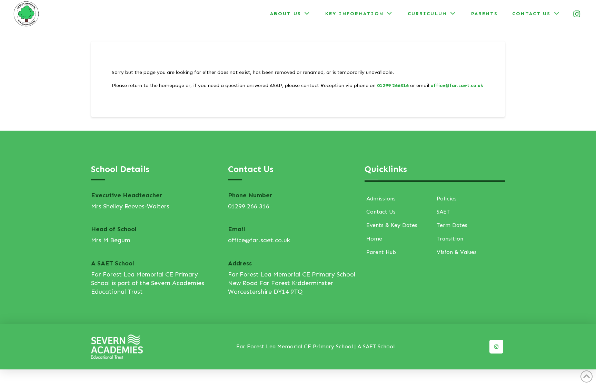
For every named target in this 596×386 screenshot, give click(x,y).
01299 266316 (393, 85)
